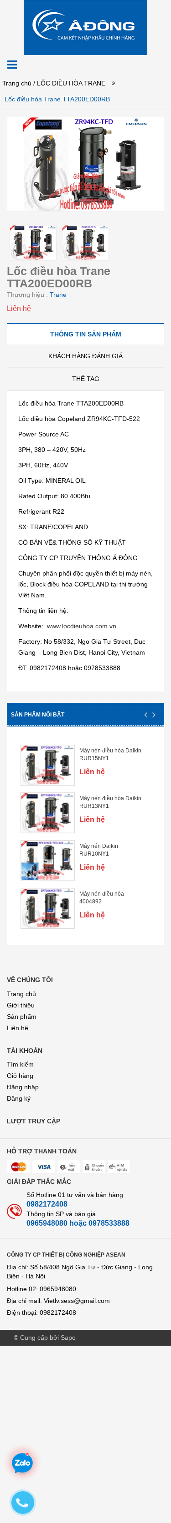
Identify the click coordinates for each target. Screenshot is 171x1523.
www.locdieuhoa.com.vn (81, 626)
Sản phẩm (21, 1016)
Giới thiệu (21, 1005)
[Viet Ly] (85, 26)
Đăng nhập (23, 1087)
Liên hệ (17, 1028)
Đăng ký (19, 1098)
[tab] (85, 334)
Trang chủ (16, 83)
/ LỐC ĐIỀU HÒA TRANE (69, 83)
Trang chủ (21, 993)
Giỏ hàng (20, 1075)
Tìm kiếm (20, 1064)
